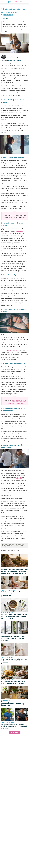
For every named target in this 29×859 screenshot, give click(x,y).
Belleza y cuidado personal (13, 5)
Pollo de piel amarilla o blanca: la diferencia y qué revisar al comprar (14, 682)
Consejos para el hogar (7, 612)
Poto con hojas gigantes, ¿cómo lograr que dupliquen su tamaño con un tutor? (14, 638)
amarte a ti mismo (13, 350)
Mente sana (4, 568)
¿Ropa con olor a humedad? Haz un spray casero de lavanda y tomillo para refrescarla (14, 616)
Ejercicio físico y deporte (8, 722)
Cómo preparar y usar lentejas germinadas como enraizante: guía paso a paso (13, 703)
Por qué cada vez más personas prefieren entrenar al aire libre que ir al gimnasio (14, 726)
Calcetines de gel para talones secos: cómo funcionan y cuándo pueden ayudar (13, 594)
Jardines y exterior (6, 635)
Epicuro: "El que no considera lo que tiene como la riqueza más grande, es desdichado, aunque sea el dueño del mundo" (14, 571)
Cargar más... (14, 732)
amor (3, 508)
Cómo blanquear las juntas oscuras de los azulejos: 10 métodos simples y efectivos (14, 661)
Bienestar (3, 5)
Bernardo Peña (16, 57)
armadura (18, 477)
